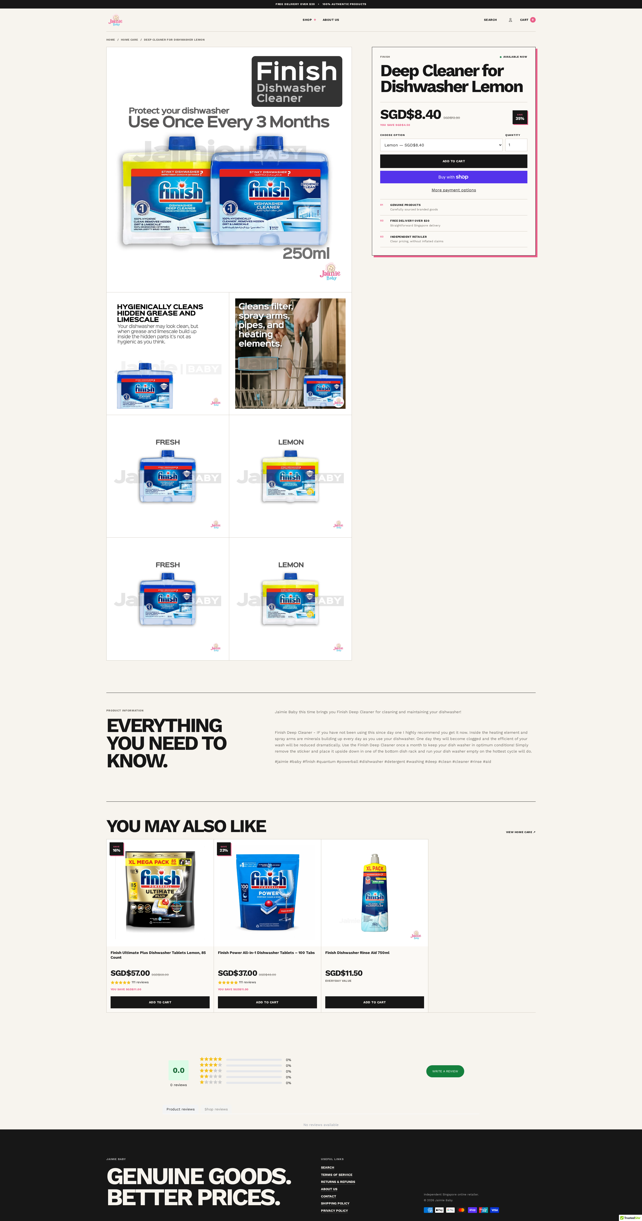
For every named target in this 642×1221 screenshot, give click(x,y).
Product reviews (181, 1109)
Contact (328, 1196)
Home (110, 39)
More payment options (454, 190)
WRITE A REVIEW (445, 1071)
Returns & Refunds (338, 1182)
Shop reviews (216, 1109)
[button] (160, 982)
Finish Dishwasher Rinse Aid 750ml (357, 952)
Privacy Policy (334, 1210)
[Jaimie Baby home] (115, 20)
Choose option (392, 135)
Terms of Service (336, 1175)
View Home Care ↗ (521, 832)
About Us (331, 20)
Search (490, 20)
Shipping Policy (335, 1203)
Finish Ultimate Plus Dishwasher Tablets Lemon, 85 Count (158, 955)
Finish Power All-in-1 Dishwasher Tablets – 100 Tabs (266, 952)
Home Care (129, 39)
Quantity (512, 135)
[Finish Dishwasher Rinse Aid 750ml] (374, 892)
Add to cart (454, 161)
